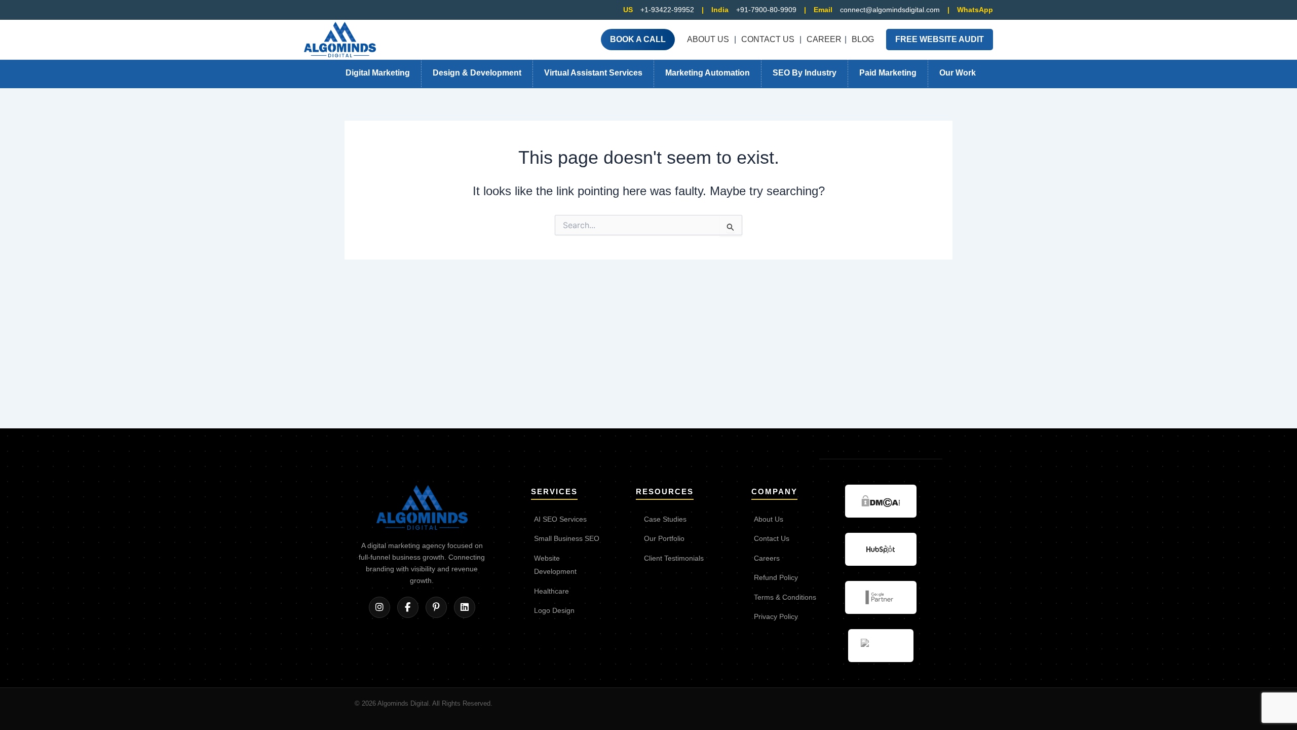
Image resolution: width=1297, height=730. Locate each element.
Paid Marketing (888, 72)
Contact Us (771, 538)
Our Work (957, 72)
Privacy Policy (776, 616)
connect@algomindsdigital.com (890, 10)
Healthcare (551, 591)
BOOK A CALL (638, 39)
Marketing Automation (707, 72)
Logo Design (554, 610)
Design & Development (477, 72)
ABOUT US (708, 39)
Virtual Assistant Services (593, 72)
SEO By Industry (804, 72)
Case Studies (665, 519)
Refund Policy (776, 577)
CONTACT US (767, 39)
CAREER (824, 39)
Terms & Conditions (785, 597)
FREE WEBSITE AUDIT (939, 39)
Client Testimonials (674, 558)
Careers (767, 558)
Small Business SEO (566, 538)
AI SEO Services (560, 519)
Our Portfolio (664, 538)
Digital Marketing (378, 72)
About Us (768, 519)
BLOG (863, 39)
